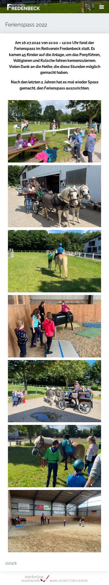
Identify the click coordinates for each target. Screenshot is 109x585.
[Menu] (101, 7)
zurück (11, 563)
